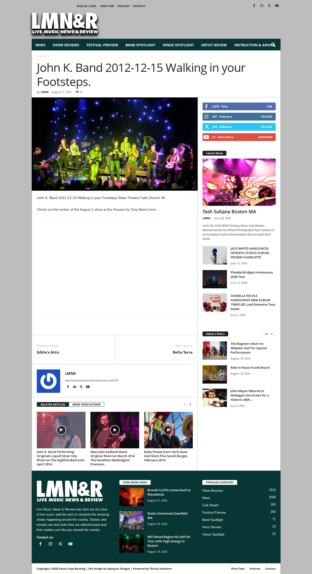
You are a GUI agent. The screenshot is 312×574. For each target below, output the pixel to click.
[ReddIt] (64, 327)
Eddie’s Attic (48, 352)
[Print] (86, 327)
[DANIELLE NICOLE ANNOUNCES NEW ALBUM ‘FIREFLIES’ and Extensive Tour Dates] (215, 302)
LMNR (45, 92)
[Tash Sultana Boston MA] (239, 182)
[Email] (75, 327)
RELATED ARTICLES (53, 404)
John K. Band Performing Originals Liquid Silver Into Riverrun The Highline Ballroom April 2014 (61, 458)
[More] (98, 327)
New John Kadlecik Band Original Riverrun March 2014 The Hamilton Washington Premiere (112, 458)
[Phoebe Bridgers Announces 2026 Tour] (215, 279)
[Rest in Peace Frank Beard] (215, 374)
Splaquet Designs (118, 568)
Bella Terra (183, 352)
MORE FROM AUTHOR (86, 404)
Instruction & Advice (254, 45)
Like (269, 106)
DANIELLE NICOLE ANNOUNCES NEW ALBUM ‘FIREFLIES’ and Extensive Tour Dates (253, 302)
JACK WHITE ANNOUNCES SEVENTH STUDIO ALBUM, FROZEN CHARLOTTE (250, 252)
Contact (139, 6)
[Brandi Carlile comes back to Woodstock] (131, 497)
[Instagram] (262, 5)
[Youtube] (277, 5)
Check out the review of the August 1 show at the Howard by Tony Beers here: (97, 209)
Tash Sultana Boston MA (229, 211)
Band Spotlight (140, 45)
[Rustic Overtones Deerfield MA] (131, 520)
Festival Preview (102, 45)
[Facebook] (254, 5)
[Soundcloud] (75, 387)
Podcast (123, 6)
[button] (273, 45)
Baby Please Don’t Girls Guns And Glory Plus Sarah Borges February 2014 (165, 456)
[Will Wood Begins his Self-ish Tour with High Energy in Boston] (131, 544)
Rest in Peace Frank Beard (250, 367)
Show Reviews (66, 45)
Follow (266, 116)
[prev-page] (184, 404)
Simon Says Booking (72, 568)
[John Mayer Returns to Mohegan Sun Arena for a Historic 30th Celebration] (215, 398)
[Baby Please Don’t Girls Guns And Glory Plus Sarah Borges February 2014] (168, 430)
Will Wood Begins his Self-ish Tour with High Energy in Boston (168, 541)
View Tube (107, 6)
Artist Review (214, 45)
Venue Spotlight (178, 45)
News (40, 45)
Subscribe (265, 137)
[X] (269, 5)
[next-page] (190, 404)
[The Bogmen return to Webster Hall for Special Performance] (215, 350)
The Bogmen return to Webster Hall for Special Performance (249, 348)
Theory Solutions (160, 568)
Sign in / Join (86, 6)
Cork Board (210, 505)
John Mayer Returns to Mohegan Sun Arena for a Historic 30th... (250, 395)
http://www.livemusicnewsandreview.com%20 (91, 380)
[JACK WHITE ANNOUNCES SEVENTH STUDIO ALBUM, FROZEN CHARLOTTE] (215, 255)
